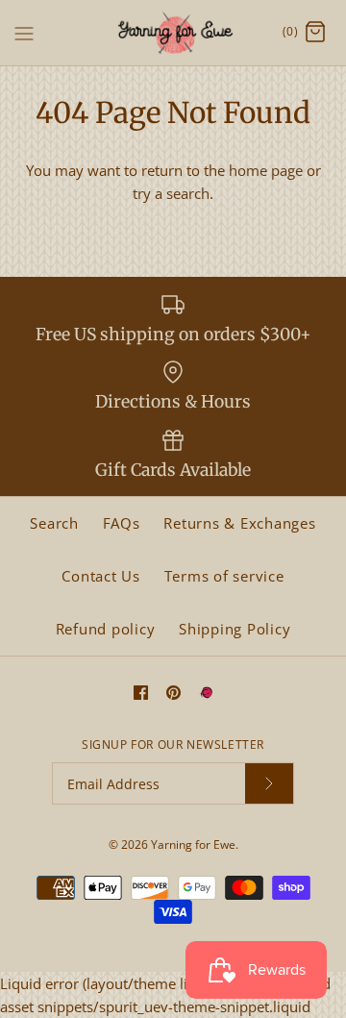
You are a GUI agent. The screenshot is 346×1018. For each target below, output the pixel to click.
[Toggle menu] (24, 32)
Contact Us (101, 575)
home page (266, 170)
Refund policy (106, 628)
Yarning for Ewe (193, 844)
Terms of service (224, 575)
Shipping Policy (234, 628)
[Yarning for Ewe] (173, 33)
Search (54, 523)
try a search (171, 193)
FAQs (121, 523)
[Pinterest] (173, 692)
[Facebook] (141, 692)
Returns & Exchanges (239, 523)
